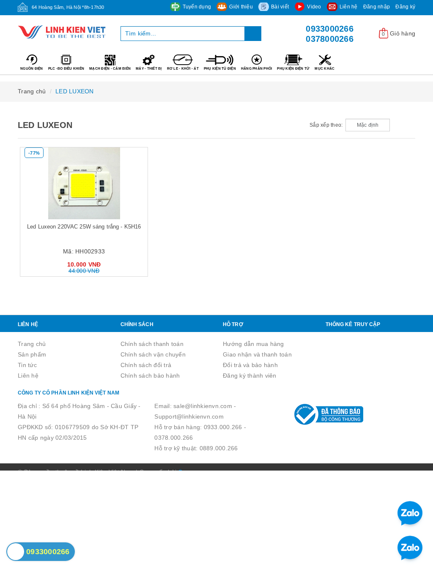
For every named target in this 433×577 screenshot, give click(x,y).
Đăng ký (405, 7)
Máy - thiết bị (149, 69)
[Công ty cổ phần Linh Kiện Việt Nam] (63, 32)
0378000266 (330, 39)
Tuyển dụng (197, 7)
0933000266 (330, 28)
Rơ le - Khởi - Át (183, 69)
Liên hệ (349, 7)
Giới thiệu (241, 7)
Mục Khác (324, 69)
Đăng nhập (376, 7)
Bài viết (280, 7)
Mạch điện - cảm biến (110, 69)
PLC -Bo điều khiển (66, 69)
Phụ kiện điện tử (293, 69)
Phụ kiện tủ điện (220, 69)
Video (314, 7)
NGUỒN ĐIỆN (31, 69)
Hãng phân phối (256, 69)
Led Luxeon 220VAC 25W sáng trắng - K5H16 (84, 226)
